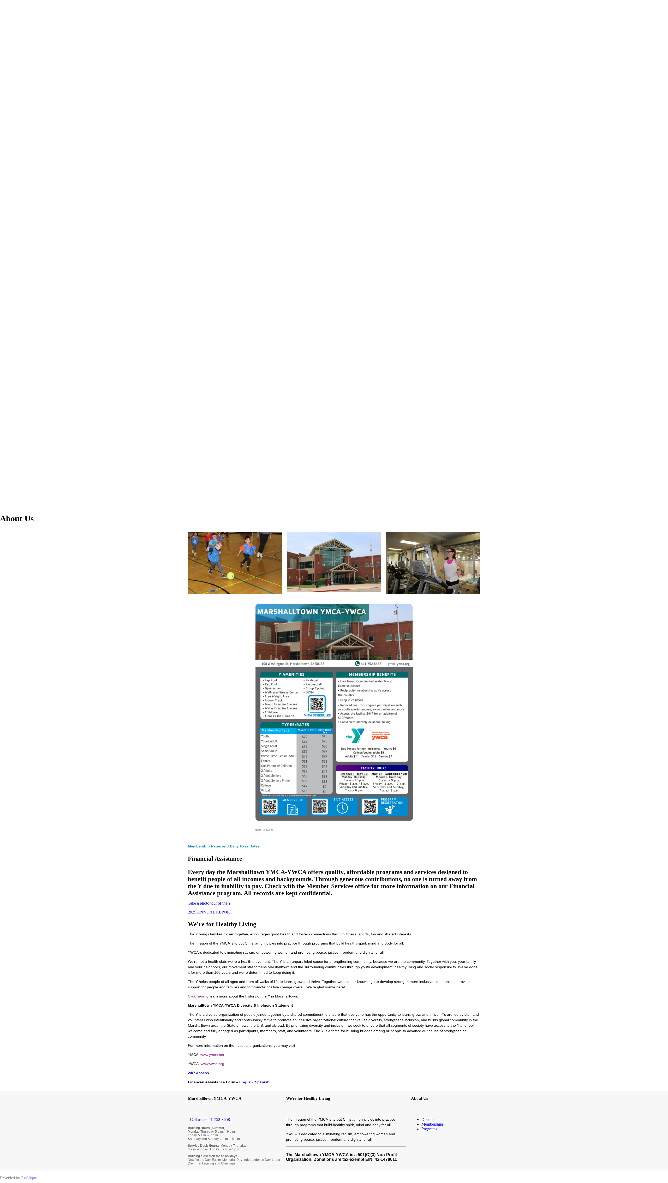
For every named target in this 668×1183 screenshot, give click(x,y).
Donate (427, 1119)
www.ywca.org (212, 1064)
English (246, 1082)
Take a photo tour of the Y (209, 903)
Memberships (432, 1124)
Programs (429, 1129)
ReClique (29, 1178)
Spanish (262, 1082)
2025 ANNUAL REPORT (210, 912)
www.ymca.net (212, 1055)
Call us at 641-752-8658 (209, 1119)
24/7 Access (198, 1073)
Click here (196, 996)
